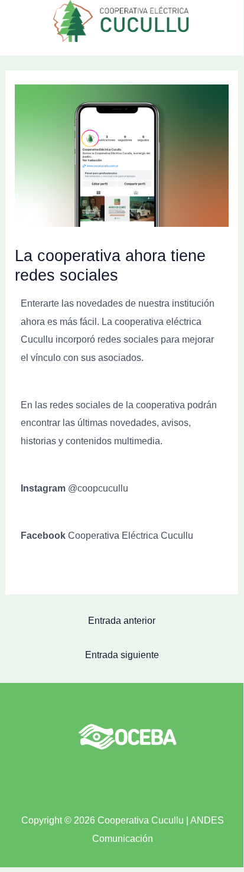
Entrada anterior (121, 620)
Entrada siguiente (122, 654)
